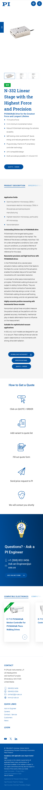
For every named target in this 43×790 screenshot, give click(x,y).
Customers (8, 718)
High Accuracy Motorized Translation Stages (17, 785)
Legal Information (9, 771)
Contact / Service (10, 715)
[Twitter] (11, 739)
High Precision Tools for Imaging (13, 782)
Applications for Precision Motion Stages (16, 779)
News (6, 721)
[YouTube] (5, 739)
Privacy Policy (20, 771)
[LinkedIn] (16, 739)
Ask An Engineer (10, 708)
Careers (7, 711)
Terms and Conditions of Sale (12, 773)
